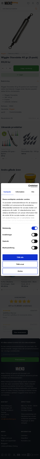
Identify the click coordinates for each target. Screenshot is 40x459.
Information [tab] (20, 192)
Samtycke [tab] (7, 192)
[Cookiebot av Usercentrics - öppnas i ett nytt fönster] (28, 186)
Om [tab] (32, 192)
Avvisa (20, 271)
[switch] (34, 234)
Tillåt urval (20, 264)
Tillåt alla (20, 257)
